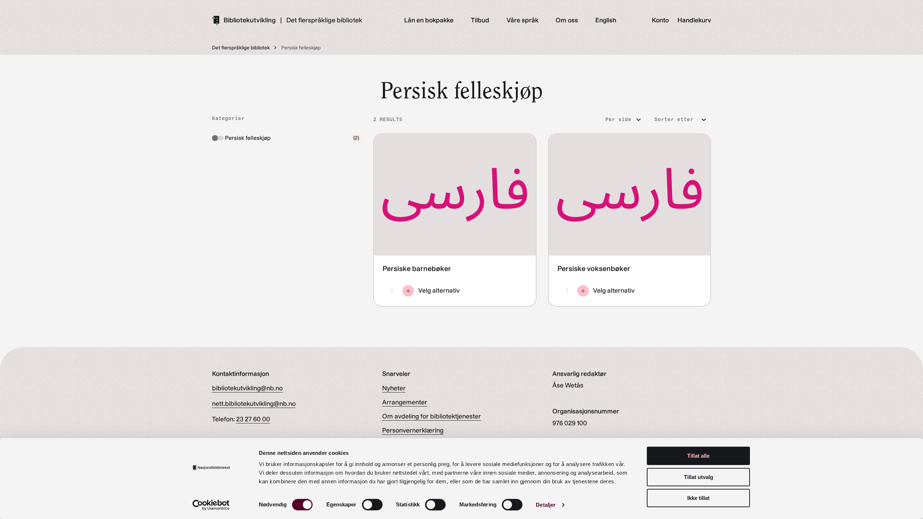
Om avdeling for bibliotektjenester (431, 416)
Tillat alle (698, 456)
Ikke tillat (698, 498)
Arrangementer (404, 402)
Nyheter (394, 388)
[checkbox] (287, 138)
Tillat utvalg (698, 477)
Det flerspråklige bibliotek (324, 20)
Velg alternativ (439, 290)
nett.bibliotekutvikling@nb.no (254, 404)
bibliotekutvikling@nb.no (247, 388)
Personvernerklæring (412, 430)
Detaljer (546, 505)
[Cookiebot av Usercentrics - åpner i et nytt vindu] (211, 505)
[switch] (372, 504)
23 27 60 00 (253, 419)
